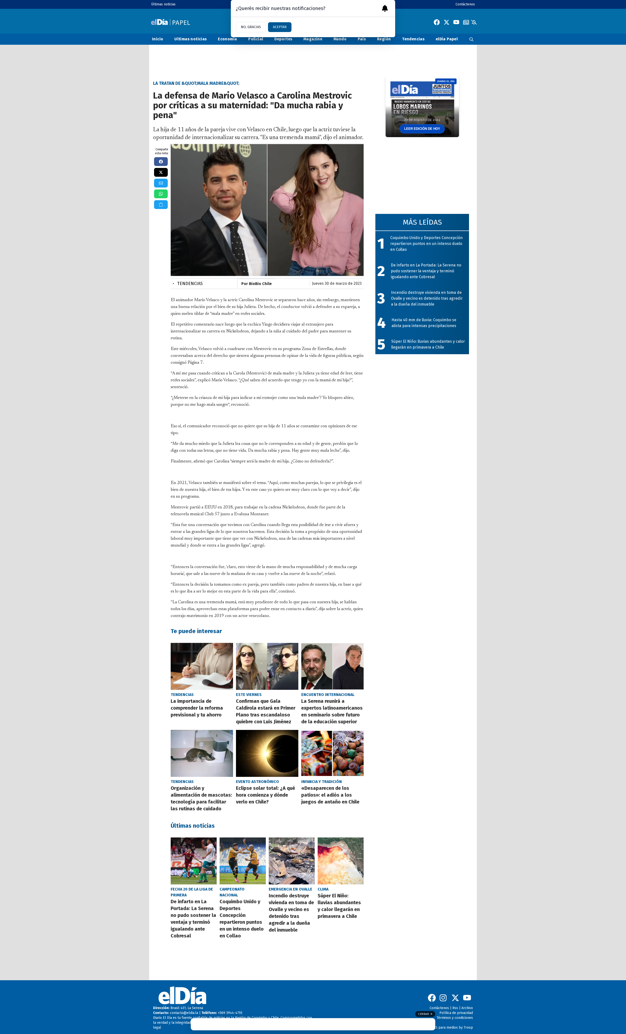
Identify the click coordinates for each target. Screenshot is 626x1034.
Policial (255, 39)
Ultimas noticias (190, 39)
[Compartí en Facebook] (161, 161)
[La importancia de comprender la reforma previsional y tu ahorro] (202, 666)
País (362, 39)
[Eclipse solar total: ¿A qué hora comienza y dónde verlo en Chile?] (267, 753)
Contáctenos (465, 4)
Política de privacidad (456, 1013)
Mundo (340, 39)
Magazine (312, 39)
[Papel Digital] (170, 22)
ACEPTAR (280, 27)
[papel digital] (466, 22)
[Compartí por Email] (161, 183)
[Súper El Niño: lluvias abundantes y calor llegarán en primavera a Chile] (341, 860)
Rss (455, 1008)
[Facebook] (437, 22)
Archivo (467, 1008)
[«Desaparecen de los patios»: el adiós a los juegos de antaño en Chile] (332, 753)
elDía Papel (447, 39)
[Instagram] (443, 998)
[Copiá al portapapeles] (161, 204)
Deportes (283, 39)
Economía (227, 39)
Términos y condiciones (455, 1018)
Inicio (157, 39)
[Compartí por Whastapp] (161, 193)
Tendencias (413, 39)
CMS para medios (444, 1027)
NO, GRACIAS (251, 27)
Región (384, 39)
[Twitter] (446, 22)
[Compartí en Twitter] (161, 172)
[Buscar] (471, 39)
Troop (468, 1027)
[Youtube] (456, 22)
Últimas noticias (163, 4)
